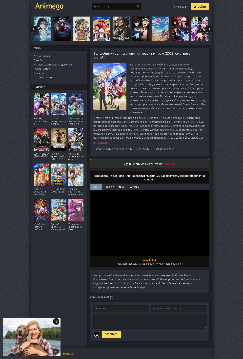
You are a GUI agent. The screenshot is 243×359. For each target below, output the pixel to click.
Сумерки (39, 73)
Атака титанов (42, 55)
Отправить (111, 334)
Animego (169, 164)
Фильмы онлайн (43, 77)
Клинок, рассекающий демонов (53, 64)
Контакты (68, 353)
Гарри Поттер (42, 68)
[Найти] (138, 6)
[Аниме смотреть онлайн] (47, 6)
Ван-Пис (39, 60)
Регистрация (180, 6)
